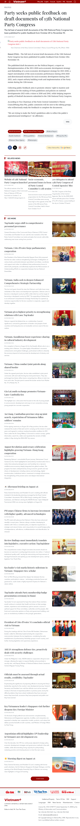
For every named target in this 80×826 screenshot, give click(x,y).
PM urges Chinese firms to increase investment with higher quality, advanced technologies (27, 512)
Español (59, 2)
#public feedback (14, 136)
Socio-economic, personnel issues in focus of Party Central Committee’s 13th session (39, 184)
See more (12, 218)
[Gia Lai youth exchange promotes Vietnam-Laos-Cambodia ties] (64, 397)
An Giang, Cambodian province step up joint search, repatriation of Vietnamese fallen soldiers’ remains (25, 417)
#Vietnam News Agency (16, 140)
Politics (7, 7)
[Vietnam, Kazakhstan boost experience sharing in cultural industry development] (64, 343)
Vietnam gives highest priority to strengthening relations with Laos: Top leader (27, 313)
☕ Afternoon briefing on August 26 (21, 486)
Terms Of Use (60, 799)
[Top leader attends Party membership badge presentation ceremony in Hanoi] (64, 599)
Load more (40, 778)
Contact (77, 802)
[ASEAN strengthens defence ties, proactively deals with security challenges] (64, 655)
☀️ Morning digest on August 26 (19, 758)
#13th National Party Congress (33, 131)
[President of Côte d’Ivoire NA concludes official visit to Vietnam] (64, 628)
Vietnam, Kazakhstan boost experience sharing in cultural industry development (27, 338)
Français (52, 2)
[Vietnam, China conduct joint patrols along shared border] (64, 370)
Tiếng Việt (40, 2)
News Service (57, 802)
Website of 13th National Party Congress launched (15, 181)
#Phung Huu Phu (62, 136)
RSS (68, 799)
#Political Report (52, 131)
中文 (64, 1)
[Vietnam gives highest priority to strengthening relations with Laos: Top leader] (64, 318)
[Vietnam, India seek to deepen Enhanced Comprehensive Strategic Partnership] (64, 286)
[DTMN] (56, 792)
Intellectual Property (48, 799)
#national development (45, 136)
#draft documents (14, 131)
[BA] (70, 792)
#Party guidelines (29, 136)
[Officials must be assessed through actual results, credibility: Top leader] (64, 680)
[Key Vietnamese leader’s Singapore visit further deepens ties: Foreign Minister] (64, 712)
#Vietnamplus (32, 140)
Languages (42, 802)
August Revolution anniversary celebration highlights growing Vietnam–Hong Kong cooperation (25, 450)
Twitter (15, 148)
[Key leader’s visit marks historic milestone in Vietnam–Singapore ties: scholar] (64, 574)
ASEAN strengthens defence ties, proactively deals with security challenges (25, 651)
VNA (49, 802)
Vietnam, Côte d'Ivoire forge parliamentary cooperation (25, 249)
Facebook (10, 148)
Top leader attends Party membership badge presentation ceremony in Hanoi (25, 594)
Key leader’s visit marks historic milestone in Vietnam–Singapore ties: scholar (26, 569)
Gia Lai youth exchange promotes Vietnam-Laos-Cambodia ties (25, 393)
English (46, 2)
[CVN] (43, 792)
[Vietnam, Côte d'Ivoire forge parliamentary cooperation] (64, 254)
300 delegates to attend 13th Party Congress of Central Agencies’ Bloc (63, 182)
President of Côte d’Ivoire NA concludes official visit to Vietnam (27, 624)
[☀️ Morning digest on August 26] (64, 765)
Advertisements (68, 802)
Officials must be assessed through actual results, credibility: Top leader (24, 676)
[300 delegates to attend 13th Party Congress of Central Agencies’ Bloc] (64, 169)
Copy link (25, 148)
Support (73, 799)
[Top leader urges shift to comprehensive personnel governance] (64, 229)
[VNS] (29, 792)
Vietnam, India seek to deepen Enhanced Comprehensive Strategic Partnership (24, 281)
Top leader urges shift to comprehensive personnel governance (23, 225)
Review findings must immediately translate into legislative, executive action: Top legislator (26, 542)
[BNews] (7, 792)
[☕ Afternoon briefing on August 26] (64, 493)
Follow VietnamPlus (54, 148)
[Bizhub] (16, 792)
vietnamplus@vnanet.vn (50, 815)
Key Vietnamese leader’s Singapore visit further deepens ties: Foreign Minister (27, 708)
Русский (69, 1)
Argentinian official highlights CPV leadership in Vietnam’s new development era (26, 735)
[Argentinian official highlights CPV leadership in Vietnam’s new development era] (64, 740)
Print (20, 148)
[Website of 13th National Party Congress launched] (16, 169)
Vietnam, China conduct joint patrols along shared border (25, 366)
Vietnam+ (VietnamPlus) (20, 1)
